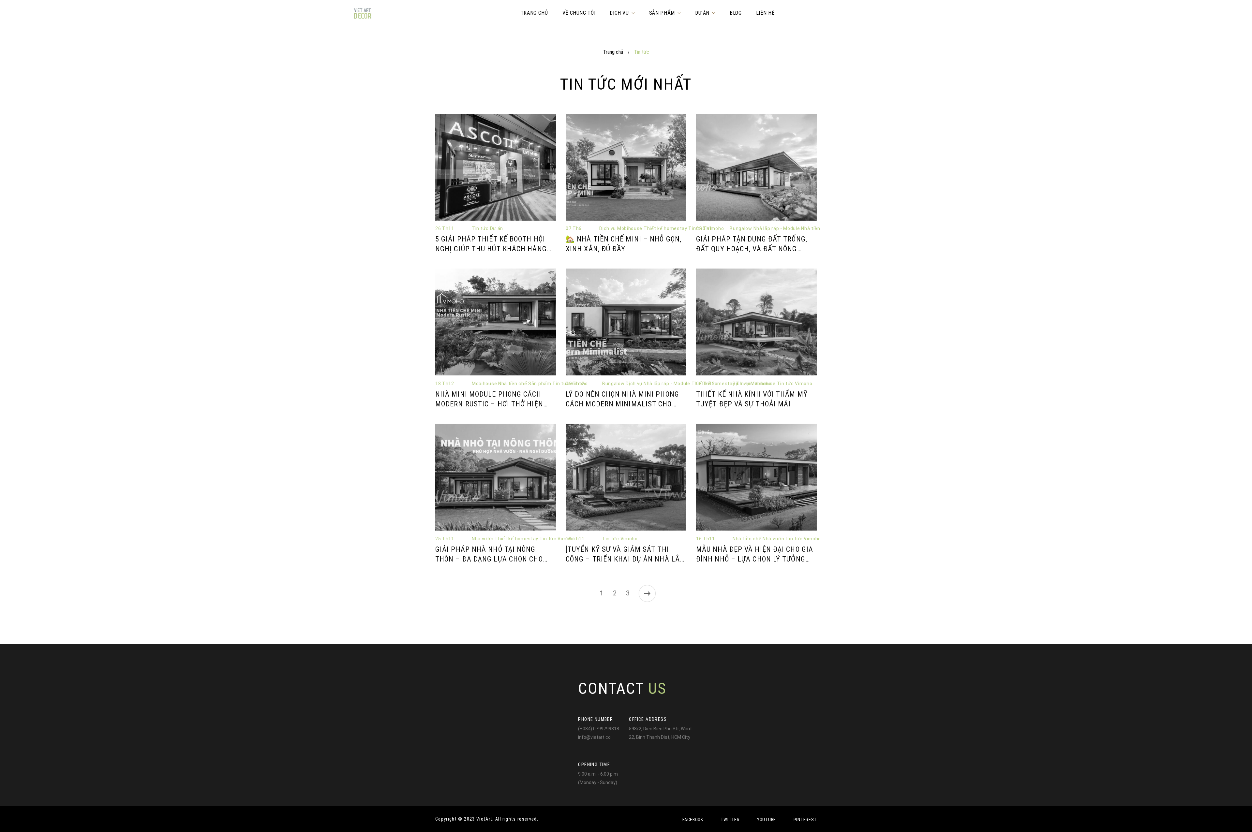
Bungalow (749, 232)
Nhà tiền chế (752, 239)
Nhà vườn (779, 239)
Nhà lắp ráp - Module (785, 232)
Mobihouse (637, 232)
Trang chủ (613, 52)
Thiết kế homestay (653, 395)
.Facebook (692, 819)
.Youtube (766, 819)
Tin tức (488, 232)
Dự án (505, 232)
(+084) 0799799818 (598, 728)
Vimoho (658, 239)
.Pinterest (804, 819)
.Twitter (730, 819)
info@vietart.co (594, 737)
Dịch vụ (615, 232)
